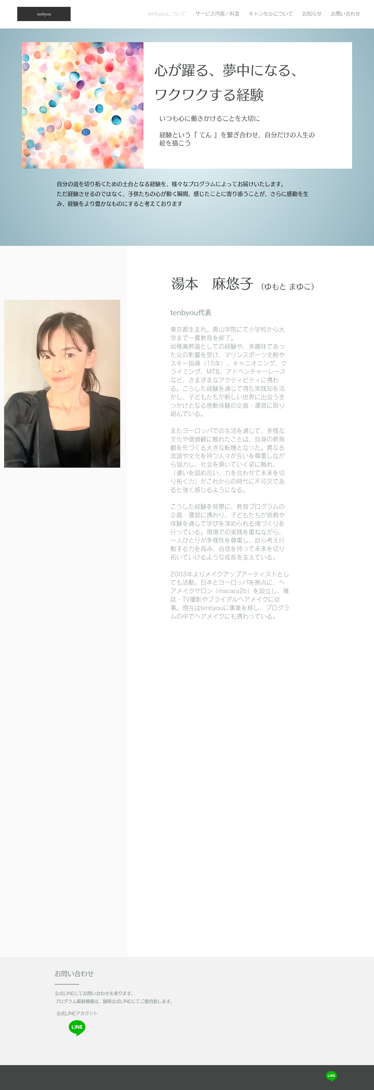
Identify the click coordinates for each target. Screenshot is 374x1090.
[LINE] (331, 1076)
